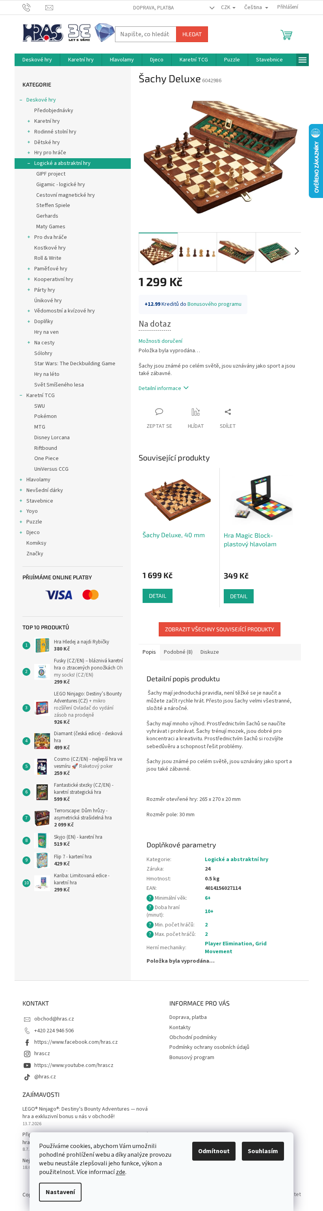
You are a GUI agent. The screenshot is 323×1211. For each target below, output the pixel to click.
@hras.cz (45, 1077)
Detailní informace (160, 388)
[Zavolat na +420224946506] (34, 7)
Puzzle (34, 522)
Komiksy (36, 543)
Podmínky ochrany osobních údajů (209, 1047)
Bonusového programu (214, 304)
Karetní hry (47, 121)
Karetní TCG (40, 395)
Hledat (192, 34)
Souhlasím (263, 1151)
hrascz (42, 1054)
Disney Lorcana (52, 438)
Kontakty (180, 1028)
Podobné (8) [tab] (178, 652)
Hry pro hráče (50, 153)
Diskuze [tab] (209, 652)
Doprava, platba (153, 7)
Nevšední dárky (44, 490)
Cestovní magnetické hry (65, 195)
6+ (208, 898)
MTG (39, 427)
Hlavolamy (38, 480)
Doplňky (43, 321)
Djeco (33, 532)
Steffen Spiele (53, 205)
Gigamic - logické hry (60, 185)
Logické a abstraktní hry (62, 163)
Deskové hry (41, 100)
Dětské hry (47, 142)
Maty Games (50, 227)
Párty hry (44, 290)
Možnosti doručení (160, 341)
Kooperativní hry (53, 279)
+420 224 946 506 (54, 1031)
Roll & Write (47, 258)
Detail (157, 595)
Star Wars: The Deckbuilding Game (74, 364)
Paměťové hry (50, 269)
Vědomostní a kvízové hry (64, 311)
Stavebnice (39, 501)
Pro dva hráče (50, 237)
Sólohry (43, 353)
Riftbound (45, 448)
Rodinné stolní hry (55, 132)
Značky (34, 554)
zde (120, 1172)
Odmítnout (214, 1151)
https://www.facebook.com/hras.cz (76, 1042)
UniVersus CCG (51, 469)
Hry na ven (46, 332)
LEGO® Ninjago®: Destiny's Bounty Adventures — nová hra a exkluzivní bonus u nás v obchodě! (85, 1113)
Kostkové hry (50, 248)
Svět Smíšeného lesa (59, 385)
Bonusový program (191, 1057)
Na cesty (44, 343)
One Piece (46, 458)
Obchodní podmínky (193, 1037)
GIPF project (50, 174)
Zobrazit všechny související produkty (219, 629)
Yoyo (32, 511)
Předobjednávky (53, 111)
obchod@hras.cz (54, 1019)
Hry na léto (46, 374)
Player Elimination (228, 944)
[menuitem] (37, 60)
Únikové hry (48, 301)
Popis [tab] (149, 652)
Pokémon (45, 416)
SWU (39, 406)
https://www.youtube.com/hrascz (73, 1065)
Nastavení (60, 1192)
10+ (209, 911)
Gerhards (47, 216)
